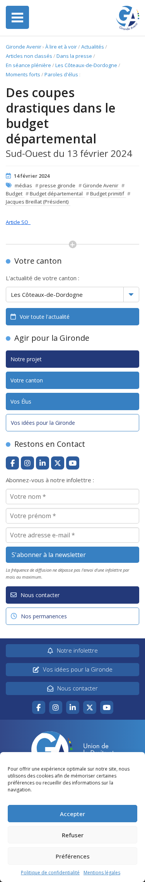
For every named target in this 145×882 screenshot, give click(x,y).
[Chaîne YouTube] (72, 463)
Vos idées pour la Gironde (43, 422)
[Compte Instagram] (27, 463)
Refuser (73, 835)
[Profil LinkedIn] (42, 463)
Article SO (18, 222)
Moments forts (23, 74)
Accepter (72, 814)
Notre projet (26, 359)
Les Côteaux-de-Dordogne (86, 65)
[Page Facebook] (12, 463)
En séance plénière (28, 65)
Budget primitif (107, 193)
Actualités (92, 46)
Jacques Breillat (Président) (37, 201)
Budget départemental (56, 193)
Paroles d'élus (61, 74)
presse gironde (57, 185)
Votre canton (26, 380)
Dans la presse (74, 55)
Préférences (73, 856)
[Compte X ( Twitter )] (57, 463)
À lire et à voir (61, 46)
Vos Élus (20, 401)
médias (23, 185)
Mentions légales (102, 872)
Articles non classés (29, 55)
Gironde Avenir (23, 46)
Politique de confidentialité (50, 872)
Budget (14, 193)
